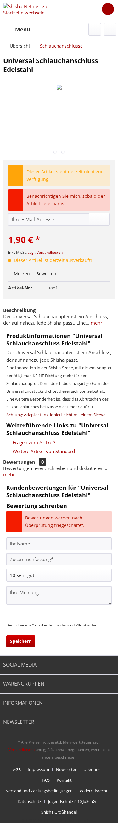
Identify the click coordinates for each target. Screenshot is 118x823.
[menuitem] (16, 29)
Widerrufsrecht (94, 791)
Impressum (38, 769)
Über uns (91, 769)
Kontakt (64, 780)
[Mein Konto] (110, 29)
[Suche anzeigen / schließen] (94, 29)
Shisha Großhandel (59, 812)
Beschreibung (19, 310)
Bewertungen (19, 462)
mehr (95, 322)
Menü (22, 29)
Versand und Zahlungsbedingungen (39, 791)
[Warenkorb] (108, 9)
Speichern (20, 641)
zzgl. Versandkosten (45, 252)
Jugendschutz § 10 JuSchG (72, 801)
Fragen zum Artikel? (33, 442)
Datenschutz (29, 801)
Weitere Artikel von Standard (43, 451)
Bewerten (45, 274)
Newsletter (66, 769)
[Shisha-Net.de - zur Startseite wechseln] (31, 10)
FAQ (46, 780)
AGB (17, 769)
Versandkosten (21, 749)
